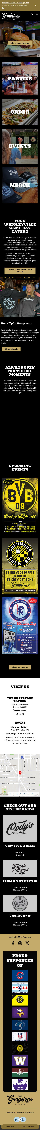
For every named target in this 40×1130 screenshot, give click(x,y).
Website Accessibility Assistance (20, 1112)
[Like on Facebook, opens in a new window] (17, 715)
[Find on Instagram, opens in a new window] (20, 715)
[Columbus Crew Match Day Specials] (20, 567)
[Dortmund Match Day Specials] (20, 508)
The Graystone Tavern (20, 1100)
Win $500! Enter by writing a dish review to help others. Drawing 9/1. (15, 5)
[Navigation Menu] (37, 14)
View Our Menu (29, 1127)
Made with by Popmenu (16, 937)
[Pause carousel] (38, 55)
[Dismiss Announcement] (35, 5)
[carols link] (20, 903)
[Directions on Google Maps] (20, 775)
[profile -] (32, 14)
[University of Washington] (20, 1060)
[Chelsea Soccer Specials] (20, 627)
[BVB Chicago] (20, 1048)
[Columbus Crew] (20, 1000)
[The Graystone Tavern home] (11, 16)
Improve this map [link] (32, 794)
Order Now (9, 1127)
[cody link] (20, 828)
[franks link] (20, 868)
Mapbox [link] (12, 794)
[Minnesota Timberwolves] (20, 1025)
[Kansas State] (20, 1084)
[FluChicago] (20, 1072)
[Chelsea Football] (20, 987)
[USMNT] (20, 1036)
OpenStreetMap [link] (21, 794)
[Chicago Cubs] (20, 975)
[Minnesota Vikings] (20, 1012)
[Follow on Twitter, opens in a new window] (23, 715)
